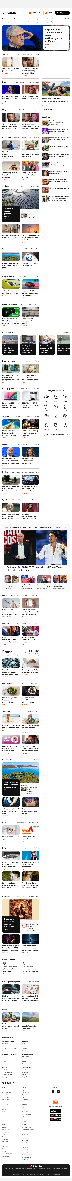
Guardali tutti (66, 332)
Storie (24, 623)
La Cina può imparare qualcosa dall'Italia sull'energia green (8, 212)
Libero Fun (24, 1137)
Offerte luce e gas (55, 22)
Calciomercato (21, 500)
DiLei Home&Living (10, 361)
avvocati (24, 1069)
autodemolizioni (6, 1059)
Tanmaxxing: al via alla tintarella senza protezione (10, 175)
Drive (24, 22)
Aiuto (3, 1111)
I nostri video (7, 332)
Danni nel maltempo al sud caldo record (64, 348)
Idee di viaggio (28, 416)
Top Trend (5, 1003)
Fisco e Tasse (35, 249)
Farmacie (29, 656)
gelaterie (24, 1043)
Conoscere (25, 732)
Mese (37, 896)
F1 (28, 500)
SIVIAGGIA (58, 1168)
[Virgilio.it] (9, 13)
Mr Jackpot (25, 1134)
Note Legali (24, 1172)
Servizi (4, 1067)
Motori (43, 19)
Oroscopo (6, 896)
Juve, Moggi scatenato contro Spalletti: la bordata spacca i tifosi (10, 516)
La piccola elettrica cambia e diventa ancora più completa (30, 293)
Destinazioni (17, 416)
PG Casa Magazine (7, 1153)
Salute (37, 711)
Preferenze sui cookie (47, 1172)
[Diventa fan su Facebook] (53, 1091)
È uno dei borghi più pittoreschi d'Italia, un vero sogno (10, 969)
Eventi (22, 656)
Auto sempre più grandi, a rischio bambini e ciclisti (11, 811)
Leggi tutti (36, 759)
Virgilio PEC (5, 1095)
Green (5, 218)
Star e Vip (23, 82)
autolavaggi (5, 1064)
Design (37, 361)
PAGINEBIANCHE (41, 1168)
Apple (29, 304)
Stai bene (5, 730)
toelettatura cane (7, 1072)
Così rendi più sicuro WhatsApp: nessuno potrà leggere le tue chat (11, 321)
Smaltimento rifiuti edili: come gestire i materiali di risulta (10, 1026)
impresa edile (5, 1046)
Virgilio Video (25, 1097)
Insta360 (44, 105)
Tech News (25, 325)
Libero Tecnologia (9, 304)
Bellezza (24, 75)
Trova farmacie (26, 1147)
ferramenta (5, 1043)
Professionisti (26, 1067)
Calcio (12, 500)
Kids (4, 822)
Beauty (16, 137)
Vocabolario (25, 1152)
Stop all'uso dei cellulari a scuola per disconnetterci (10, 154)
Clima (22, 186)
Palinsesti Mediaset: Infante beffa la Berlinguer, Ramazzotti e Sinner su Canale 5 (10, 588)
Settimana (31, 896)
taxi (3, 1056)
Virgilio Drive (5, 1097)
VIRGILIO (11, 1168)
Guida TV (22, 110)
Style (29, 137)
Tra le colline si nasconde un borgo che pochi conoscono (30, 969)
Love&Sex (36, 137)
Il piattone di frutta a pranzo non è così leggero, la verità (9, 748)
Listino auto (5, 1139)
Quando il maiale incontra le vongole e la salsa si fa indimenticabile (58, 122)
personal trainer (26, 1074)
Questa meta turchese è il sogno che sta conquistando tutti (10, 433)
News (28, 110)
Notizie (4, 19)
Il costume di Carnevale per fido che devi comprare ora (30, 864)
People (16, 82)
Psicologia (30, 711)
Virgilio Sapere (6, 1129)
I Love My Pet (35, 388)
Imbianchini (25, 595)
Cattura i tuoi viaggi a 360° (51, 98)
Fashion (23, 137)
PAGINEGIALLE (17, 1168)
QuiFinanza (6, 249)
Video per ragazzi (33, 822)
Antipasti (17, 683)
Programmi (36, 110)
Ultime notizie (15, 472)
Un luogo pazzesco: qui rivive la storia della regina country (30, 433)
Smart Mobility (6, 1141)
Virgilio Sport (25, 1092)
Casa (3, 382)
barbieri (24, 1061)
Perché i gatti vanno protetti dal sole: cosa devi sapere (10, 885)
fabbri (4, 1050)
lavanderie (5, 1069)
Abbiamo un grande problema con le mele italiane (29, 811)
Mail (3, 22)
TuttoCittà (5, 1158)
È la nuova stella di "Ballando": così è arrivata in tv (28, 461)
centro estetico (26, 1059)
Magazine (6, 110)
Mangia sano (5, 753)
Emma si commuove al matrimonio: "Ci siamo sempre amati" (10, 98)
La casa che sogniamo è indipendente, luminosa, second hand (30, 154)
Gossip (24, 1121)
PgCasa (5, 595)
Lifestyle (31, 82)
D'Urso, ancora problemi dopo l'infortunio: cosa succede (30, 98)
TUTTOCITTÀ (49, 1168)
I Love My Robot (26, 410)
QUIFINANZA (64, 1168)
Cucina (4, 704)
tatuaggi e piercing (27, 1064)
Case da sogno (28, 361)
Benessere (21, 711)
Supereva (6, 623)
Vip (3, 103)
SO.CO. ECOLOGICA (7, 1030)
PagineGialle (5, 1146)
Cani (25, 848)
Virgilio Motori (8, 277)
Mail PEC (17, 22)
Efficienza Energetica (32, 186)
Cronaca (24, 472)
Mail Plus (10, 22)
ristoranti (24, 1048)
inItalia (23, 1109)
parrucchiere (25, 1056)
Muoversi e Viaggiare (9, 1054)
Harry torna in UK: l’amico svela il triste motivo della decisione (10, 639)
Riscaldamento (15, 595)
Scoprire (24, 753)
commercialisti (26, 1072)
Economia (17, 19)
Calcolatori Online (26, 1157)
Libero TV (24, 1119)
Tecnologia (5, 73)
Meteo (31, 19)
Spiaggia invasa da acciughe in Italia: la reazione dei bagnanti (10, 672)
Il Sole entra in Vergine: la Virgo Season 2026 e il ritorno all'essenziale (10, 948)
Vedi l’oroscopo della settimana (55, 434)
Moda (37, 82)
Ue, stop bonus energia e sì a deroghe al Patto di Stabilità (30, 237)
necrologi (4, 1077)
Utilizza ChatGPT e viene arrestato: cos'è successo (29, 321)
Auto (19, 276)
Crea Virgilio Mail (62, 13)
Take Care (6, 711)
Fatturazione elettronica (35, 22)
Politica (31, 472)
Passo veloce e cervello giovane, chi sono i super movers (30, 727)
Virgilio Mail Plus (6, 1092)
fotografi (24, 1077)
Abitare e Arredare (8, 1041)
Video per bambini (20, 822)
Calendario (5, 1107)
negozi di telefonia (7, 1074)
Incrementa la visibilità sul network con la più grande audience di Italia (30, 998)
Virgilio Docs (5, 1099)
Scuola (5, 444)
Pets (4, 848)
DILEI (54, 1168)
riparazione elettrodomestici (9, 1048)
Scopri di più (48, 109)
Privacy (30, 1172)
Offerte (18, 54)
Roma (7, 652)
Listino (37, 276)
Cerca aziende (26, 1142)
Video (54, 19)
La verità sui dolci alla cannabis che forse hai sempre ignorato (30, 700)
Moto (25, 276)
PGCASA (35, 1168)
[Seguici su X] (58, 1091)
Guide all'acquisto (28, 54)
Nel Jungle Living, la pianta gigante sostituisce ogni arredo (30, 377)
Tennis (47, 41)
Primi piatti (25, 683)
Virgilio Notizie (26, 1090)
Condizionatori (6, 616)
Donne (24, 19)
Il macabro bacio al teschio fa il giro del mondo (29, 639)
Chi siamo (18, 1172)
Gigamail (4, 1102)
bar (23, 1046)
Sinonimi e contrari (26, 444)
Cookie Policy (37, 1172)
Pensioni (24, 267)
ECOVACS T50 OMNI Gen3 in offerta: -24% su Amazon (30, 405)
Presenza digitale (34, 981)
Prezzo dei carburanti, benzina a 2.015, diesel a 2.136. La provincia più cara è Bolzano (59, 198)
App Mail (4, 1109)
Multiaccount (5, 1104)
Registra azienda (6, 1149)
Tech (48, 19)
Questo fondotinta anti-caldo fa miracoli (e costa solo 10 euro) (30, 71)
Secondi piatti (35, 683)
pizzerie (24, 1050)
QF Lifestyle (7, 760)
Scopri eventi (25, 1145)
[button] (66, 47)
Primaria (36, 444)
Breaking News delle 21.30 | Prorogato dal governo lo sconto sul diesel (28, 350)
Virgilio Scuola (6, 1132)
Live (38, 500)
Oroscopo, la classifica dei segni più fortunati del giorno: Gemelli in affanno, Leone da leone (11, 923)
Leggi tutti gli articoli (61, 527)
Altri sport (25, 521)
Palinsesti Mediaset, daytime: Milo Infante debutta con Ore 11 (44, 586)
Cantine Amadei (26, 1030)
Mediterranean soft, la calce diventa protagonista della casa (10, 377)
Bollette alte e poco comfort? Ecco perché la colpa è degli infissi (30, 612)
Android (22, 304)
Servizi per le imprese (11, 982)
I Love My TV (25, 388)
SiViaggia (6, 416)
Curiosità (36, 623)
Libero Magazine (26, 1116)
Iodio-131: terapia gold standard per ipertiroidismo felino (10, 864)
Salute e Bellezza (27, 1054)
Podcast (36, 848)
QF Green (6, 186)
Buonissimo (7, 683)
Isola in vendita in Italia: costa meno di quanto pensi (10, 265)
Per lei (37, 54)
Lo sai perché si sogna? (10, 837)
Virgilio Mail (5, 1090)
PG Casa (4, 1151)
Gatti (30, 848)
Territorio (25, 674)
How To (4, 325)
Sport (10, 19)
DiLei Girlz (6, 138)
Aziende (36, 656)
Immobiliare (25, 249)
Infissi (24, 616)
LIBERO (6, 1168)
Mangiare (25, 1041)
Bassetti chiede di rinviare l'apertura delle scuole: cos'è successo (10, 461)
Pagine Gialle (7, 1037)
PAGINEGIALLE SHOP (27, 1168)
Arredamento (35, 595)
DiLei (4, 82)
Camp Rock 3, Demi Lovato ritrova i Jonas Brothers (30, 175)
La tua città (25, 1150)
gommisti (4, 1061)
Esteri (37, 472)
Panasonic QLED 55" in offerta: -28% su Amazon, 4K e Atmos (10, 405)
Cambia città (6, 655)
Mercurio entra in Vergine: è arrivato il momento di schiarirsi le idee (32, 928)
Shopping (4, 1127)
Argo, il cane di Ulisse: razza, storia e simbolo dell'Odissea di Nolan (30, 885)
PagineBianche (6, 1156)
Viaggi (37, 19)
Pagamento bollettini (27, 1132)
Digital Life (36, 304)
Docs (46, 22)
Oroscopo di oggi (20, 896)
